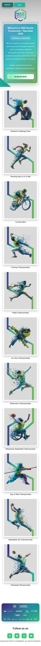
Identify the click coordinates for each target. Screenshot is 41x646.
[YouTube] (31, 635)
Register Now (20, 76)
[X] (9, 635)
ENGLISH (8, 4)
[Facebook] (17, 635)
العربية (19, 4)
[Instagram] (24, 635)
